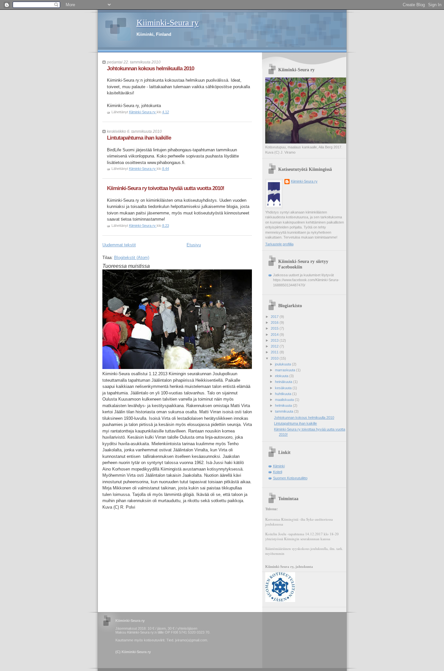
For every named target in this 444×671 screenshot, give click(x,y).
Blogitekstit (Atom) (131, 257)
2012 (275, 346)
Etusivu (194, 244)
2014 (275, 334)
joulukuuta (283, 364)
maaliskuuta (285, 400)
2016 (275, 322)
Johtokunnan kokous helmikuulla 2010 (150, 68)
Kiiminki (279, 466)
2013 (275, 340)
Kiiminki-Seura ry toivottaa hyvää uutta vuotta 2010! (165, 188)
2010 (275, 358)
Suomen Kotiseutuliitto (290, 478)
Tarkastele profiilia (279, 244)
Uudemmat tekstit (119, 244)
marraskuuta (285, 370)
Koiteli (277, 472)
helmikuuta (284, 405)
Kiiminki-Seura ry (168, 22)
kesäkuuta (284, 388)
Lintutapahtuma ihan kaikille (139, 138)
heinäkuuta (284, 382)
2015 (275, 328)
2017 (275, 317)
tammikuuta (284, 411)
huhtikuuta (283, 394)
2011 (275, 352)
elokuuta (282, 376)
